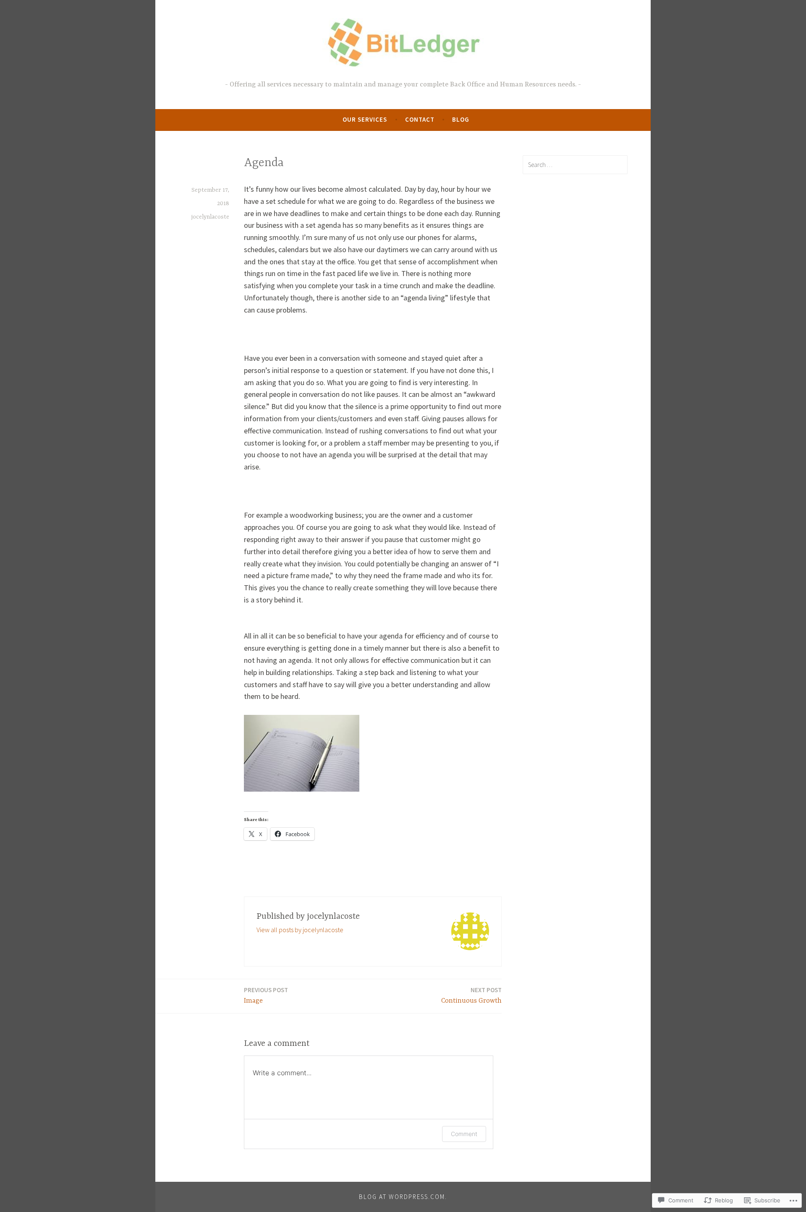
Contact (419, 119)
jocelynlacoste (210, 217)
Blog (460, 119)
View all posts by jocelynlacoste (299, 929)
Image (266, 995)
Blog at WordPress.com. (403, 1197)
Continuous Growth (471, 995)
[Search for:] (575, 164)
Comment (464, 1133)
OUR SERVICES (365, 119)
